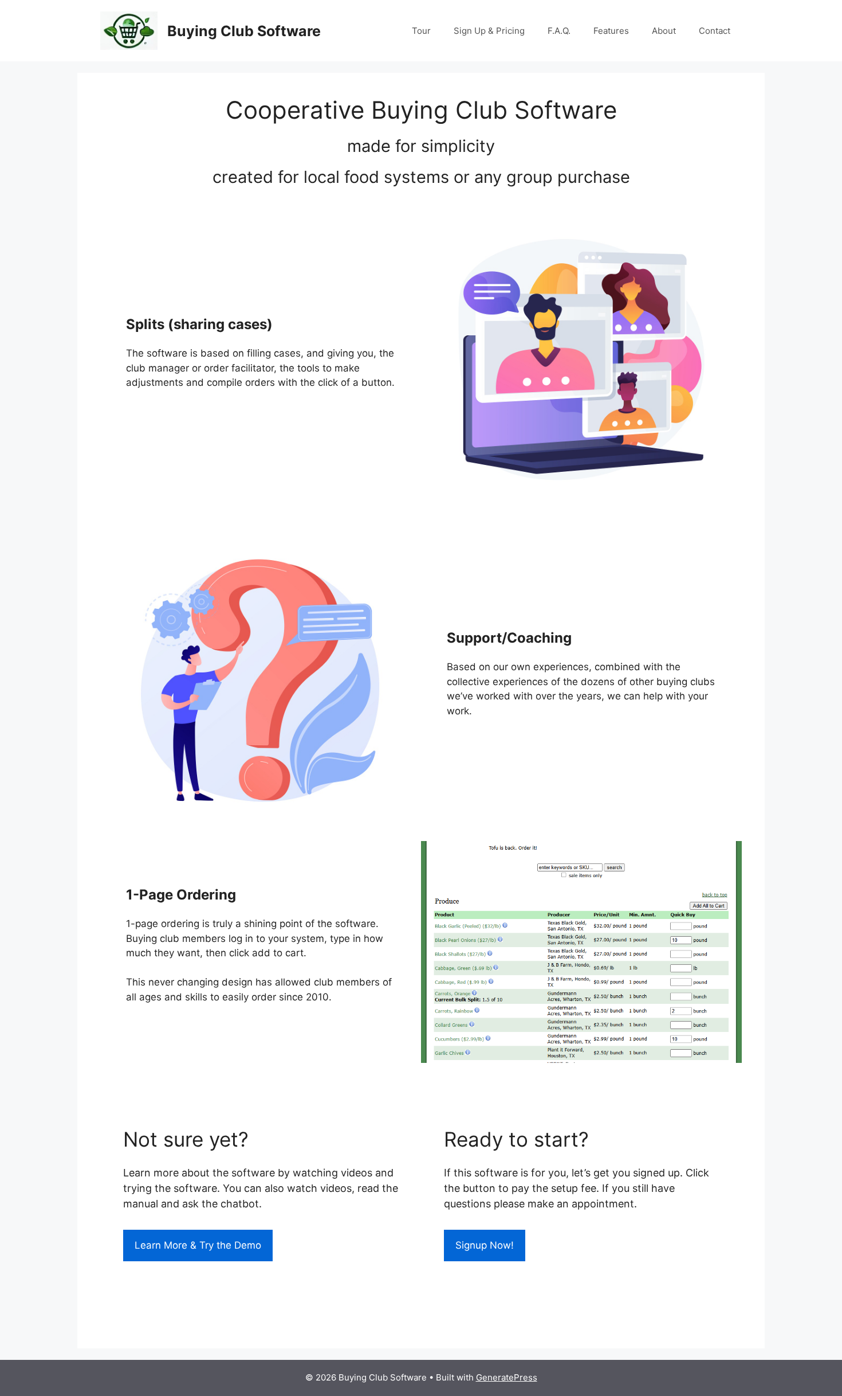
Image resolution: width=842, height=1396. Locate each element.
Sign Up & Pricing (489, 30)
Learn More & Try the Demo (198, 1245)
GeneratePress (506, 1377)
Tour (421, 30)
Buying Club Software (244, 31)
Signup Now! (484, 1245)
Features (611, 30)
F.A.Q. (559, 30)
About (664, 30)
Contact (714, 30)
